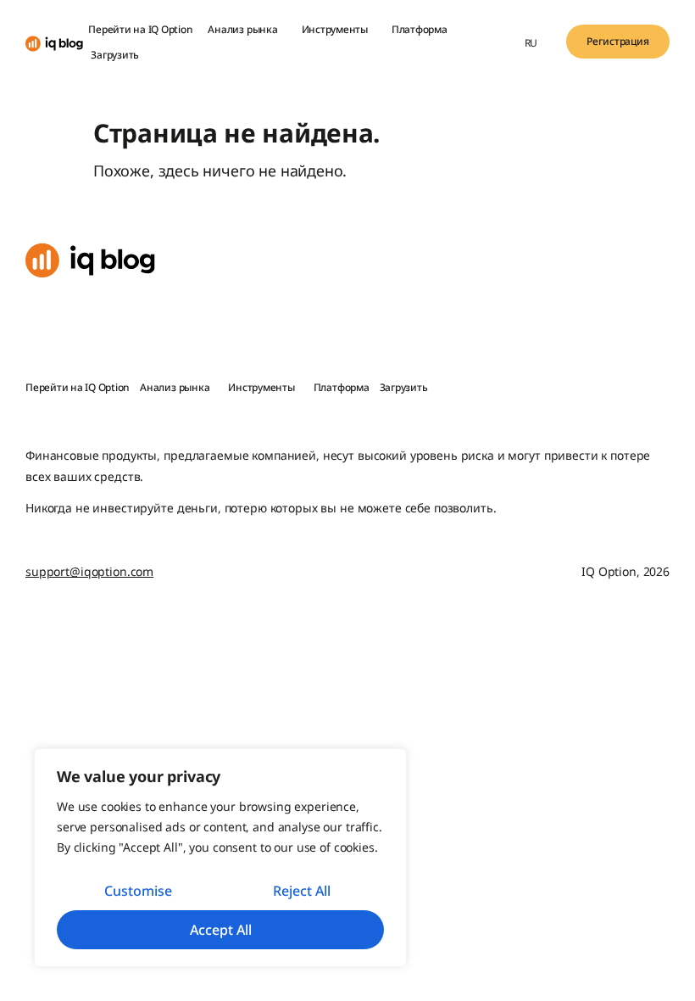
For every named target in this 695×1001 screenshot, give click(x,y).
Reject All (302, 890)
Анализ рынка (242, 29)
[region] (220, 857)
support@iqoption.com (89, 571)
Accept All (221, 929)
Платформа (420, 29)
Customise (138, 890)
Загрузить (115, 55)
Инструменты (335, 29)
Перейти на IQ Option (140, 29)
